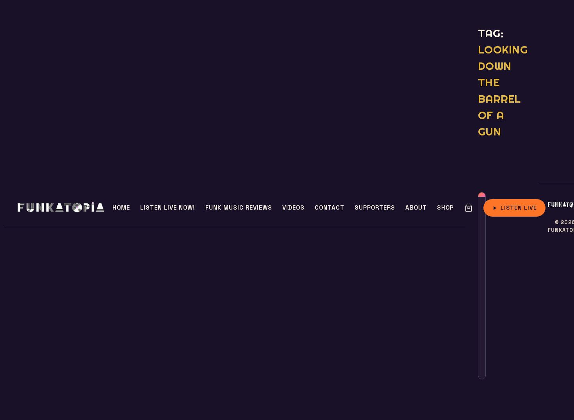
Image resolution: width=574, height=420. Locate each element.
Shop (445, 207)
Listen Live (519, 207)
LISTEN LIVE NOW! (167, 207)
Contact (329, 207)
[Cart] (468, 208)
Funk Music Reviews (238, 207)
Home (121, 207)
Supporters (375, 207)
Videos (293, 207)
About (416, 207)
